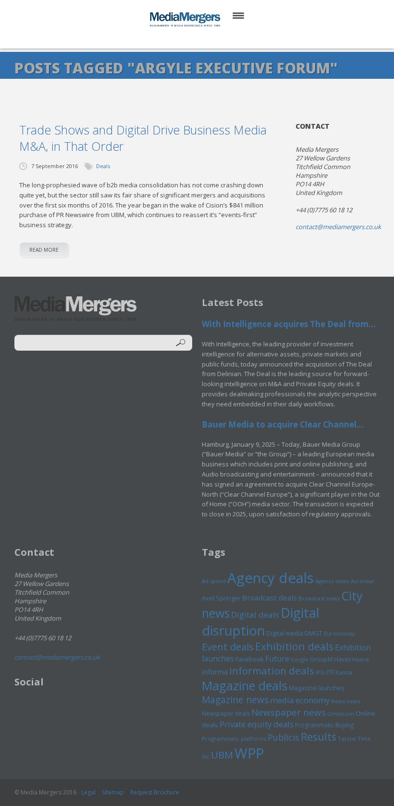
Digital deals (255, 614)
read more (44, 249)
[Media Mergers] (186, 19)
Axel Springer (221, 598)
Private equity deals (257, 724)
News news (345, 701)
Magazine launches (317, 688)
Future (277, 658)
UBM (222, 754)
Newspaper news (288, 712)
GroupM (321, 659)
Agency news (332, 581)
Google (299, 659)
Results (318, 737)
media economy (300, 700)
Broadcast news (319, 598)
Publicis (283, 737)
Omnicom (340, 713)
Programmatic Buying (324, 725)
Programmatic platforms (234, 738)
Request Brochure (154, 792)
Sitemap (113, 792)
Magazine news (235, 700)
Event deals (228, 646)
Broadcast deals (269, 597)
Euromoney (339, 633)
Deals (103, 166)
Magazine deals (244, 685)
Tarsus (347, 738)
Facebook (249, 659)
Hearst (360, 659)
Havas (342, 659)
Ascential (362, 581)
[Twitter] (183, 38)
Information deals (271, 670)
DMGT (313, 633)
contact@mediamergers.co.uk (338, 226)
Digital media (285, 633)
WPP (249, 753)
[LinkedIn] (206, 38)
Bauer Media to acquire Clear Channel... (283, 424)
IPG (320, 672)
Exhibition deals (294, 646)
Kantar (344, 672)
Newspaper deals (226, 713)
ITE (330, 672)
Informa (215, 671)
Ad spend (214, 581)
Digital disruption (261, 621)
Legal (88, 792)
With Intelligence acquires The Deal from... (289, 324)
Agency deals (270, 577)
